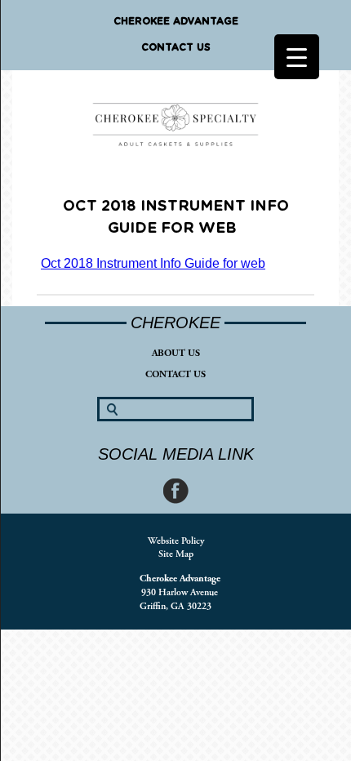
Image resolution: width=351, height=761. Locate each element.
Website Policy (176, 541)
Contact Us (176, 47)
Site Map (175, 554)
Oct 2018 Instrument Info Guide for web (153, 263)
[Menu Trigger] (296, 56)
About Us (176, 353)
